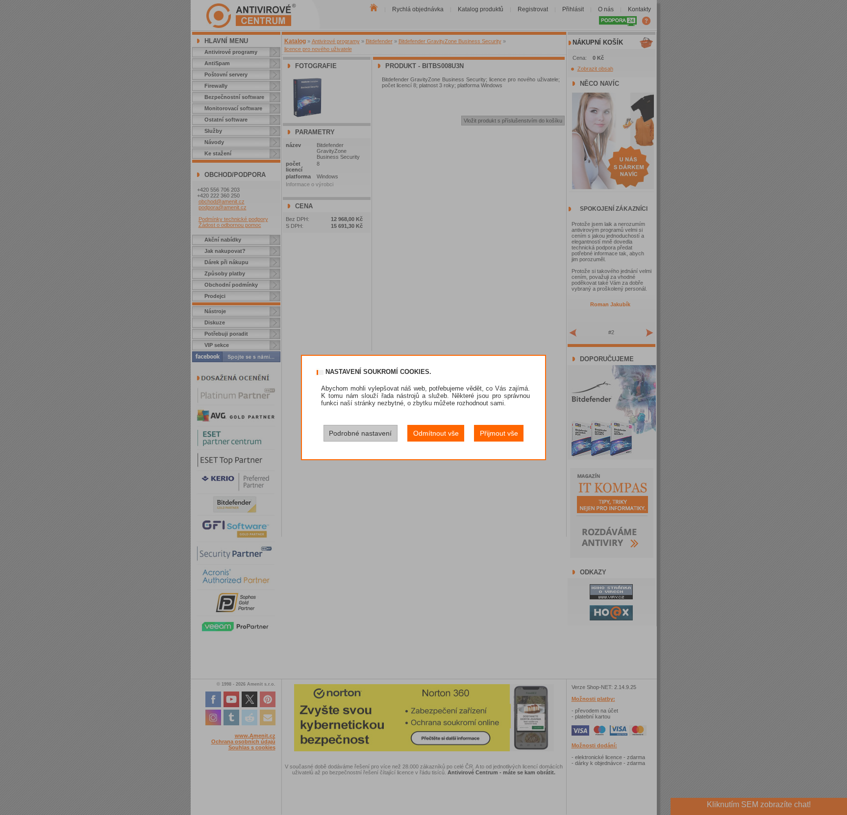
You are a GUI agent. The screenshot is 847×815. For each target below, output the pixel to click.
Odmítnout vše (436, 433)
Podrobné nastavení (360, 433)
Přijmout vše (499, 433)
